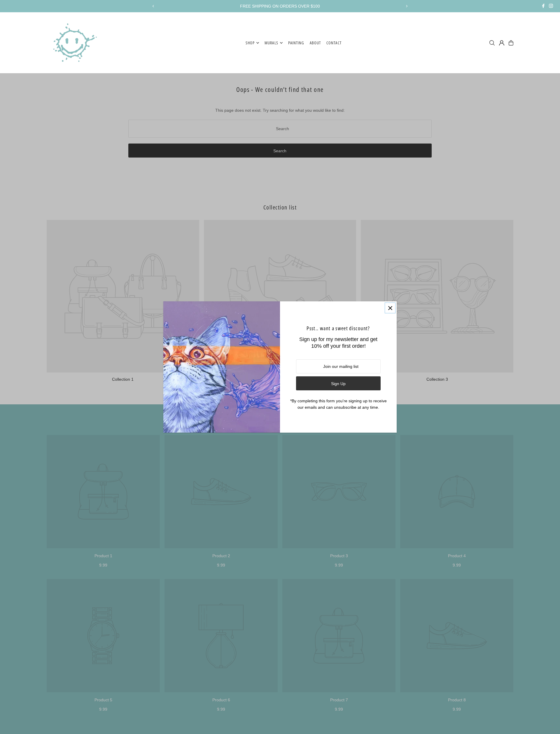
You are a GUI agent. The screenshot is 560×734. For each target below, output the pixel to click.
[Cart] (511, 43)
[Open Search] (492, 43)
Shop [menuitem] (250, 43)
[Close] (390, 308)
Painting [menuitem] (296, 43)
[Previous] (153, 6)
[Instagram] (551, 6)
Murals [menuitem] (271, 43)
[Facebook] (543, 6)
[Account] (501, 43)
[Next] (407, 6)
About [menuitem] (315, 43)
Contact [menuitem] (333, 43)
